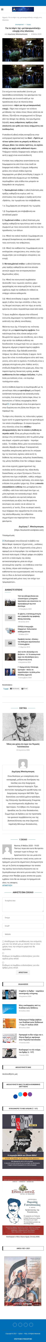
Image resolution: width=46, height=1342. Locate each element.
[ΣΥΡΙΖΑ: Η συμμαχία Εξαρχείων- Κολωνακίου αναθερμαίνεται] (10, 630)
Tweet (5, 688)
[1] (8, 404)
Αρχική (4, 17)
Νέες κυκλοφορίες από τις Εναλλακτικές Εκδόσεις (30, 1006)
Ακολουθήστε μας (10, 1074)
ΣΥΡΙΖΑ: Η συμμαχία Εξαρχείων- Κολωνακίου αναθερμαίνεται (27, 629)
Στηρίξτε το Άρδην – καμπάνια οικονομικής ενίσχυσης (31, 992)
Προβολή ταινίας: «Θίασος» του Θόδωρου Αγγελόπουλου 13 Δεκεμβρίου (29, 641)
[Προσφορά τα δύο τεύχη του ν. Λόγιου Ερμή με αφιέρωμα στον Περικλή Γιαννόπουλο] (9, 1038)
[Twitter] (20, 1325)
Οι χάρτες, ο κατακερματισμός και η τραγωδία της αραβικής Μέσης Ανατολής (29, 616)
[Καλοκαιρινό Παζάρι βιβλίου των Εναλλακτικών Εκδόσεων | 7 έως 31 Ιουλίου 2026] (9, 1023)
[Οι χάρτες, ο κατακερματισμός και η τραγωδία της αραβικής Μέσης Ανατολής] (10, 617)
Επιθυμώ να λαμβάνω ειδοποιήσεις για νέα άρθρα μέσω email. (20, 966)
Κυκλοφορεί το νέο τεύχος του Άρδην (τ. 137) (29, 1051)
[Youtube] (26, 1325)
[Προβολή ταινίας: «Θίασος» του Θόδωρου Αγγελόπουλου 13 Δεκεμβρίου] (10, 643)
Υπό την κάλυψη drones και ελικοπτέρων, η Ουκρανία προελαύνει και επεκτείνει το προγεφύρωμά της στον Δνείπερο (29, 601)
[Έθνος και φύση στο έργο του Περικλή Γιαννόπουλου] (23, 727)
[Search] (43, 9)
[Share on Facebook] (20, 700)
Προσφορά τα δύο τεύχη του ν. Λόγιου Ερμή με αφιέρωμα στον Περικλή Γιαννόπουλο (31, 1037)
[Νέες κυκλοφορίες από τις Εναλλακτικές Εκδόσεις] (9, 1009)
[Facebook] (20, 3)
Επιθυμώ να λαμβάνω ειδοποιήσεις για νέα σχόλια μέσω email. (20, 957)
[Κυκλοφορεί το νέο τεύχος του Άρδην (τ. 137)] (9, 1053)
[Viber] (31, 1325)
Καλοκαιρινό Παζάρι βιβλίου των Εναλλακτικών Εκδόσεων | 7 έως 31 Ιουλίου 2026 (31, 1022)
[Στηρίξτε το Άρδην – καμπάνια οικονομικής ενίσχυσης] (9, 994)
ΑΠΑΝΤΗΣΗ (7, 885)
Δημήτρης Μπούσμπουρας (18, 34)
